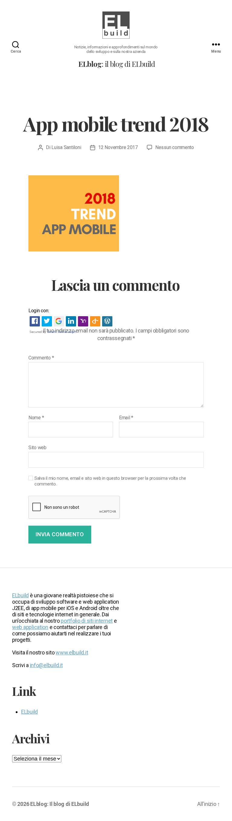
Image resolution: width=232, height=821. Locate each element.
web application (30, 627)
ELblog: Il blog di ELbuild (59, 804)
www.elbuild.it (72, 652)
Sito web (37, 447)
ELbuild (20, 595)
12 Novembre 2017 (118, 147)
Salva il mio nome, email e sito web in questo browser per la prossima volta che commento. (110, 481)
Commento (41, 358)
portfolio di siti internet (87, 621)
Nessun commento (174, 147)
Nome (36, 417)
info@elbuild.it (46, 665)
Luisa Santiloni (66, 147)
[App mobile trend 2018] (116, 213)
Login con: (38, 310)
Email (126, 417)
